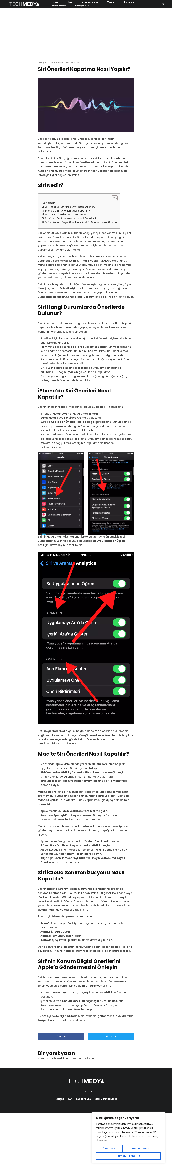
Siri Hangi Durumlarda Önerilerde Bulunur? (70, 206)
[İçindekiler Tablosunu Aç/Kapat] (113, 198)
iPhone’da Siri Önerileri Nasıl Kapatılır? (67, 210)
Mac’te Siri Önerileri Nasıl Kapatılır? (66, 214)
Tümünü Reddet (142, 1148)
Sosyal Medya (59, 6)
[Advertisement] (86, 33)
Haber (55, 2)
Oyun (70, 2)
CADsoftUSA (83, 1099)
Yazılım (111, 2)
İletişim (59, 1099)
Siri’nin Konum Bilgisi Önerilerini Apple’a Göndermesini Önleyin (81, 222)
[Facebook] (81, 1091)
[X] (86, 1091)
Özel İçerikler (82, 6)
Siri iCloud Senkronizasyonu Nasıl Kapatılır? (70, 218)
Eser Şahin (43, 62)
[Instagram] (91, 1091)
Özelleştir (109, 1148)
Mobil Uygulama (90, 2)
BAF (70, 1099)
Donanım (129, 2)
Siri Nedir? (50, 203)
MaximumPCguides (106, 1099)
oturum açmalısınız (81, 1058)
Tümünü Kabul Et (128, 1156)
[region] (128, 1137)
